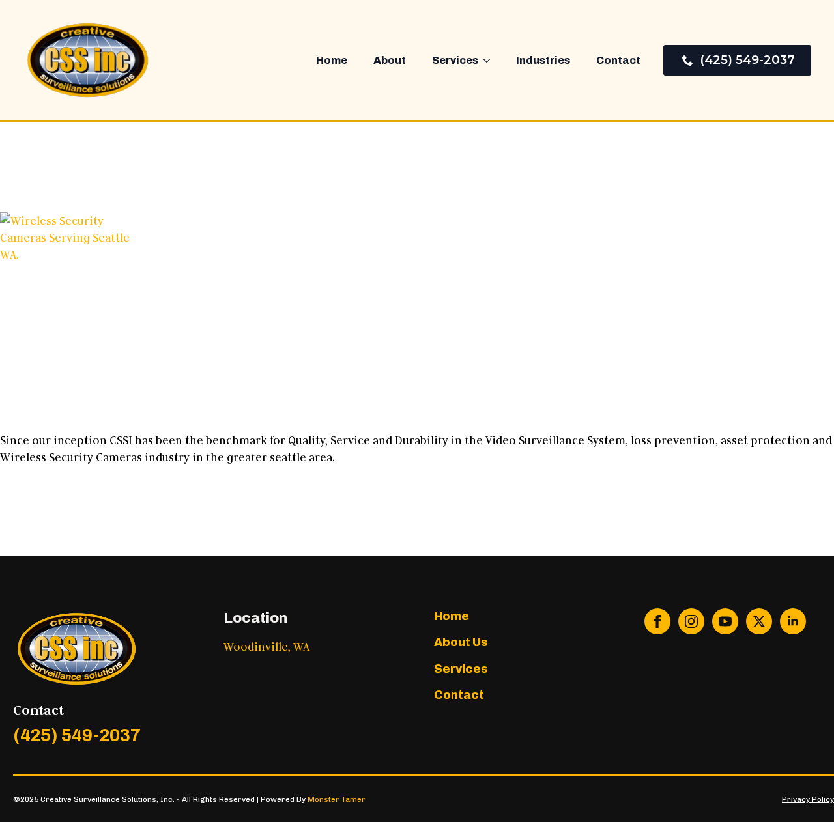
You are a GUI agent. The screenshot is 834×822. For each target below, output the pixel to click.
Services (455, 60)
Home (331, 60)
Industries (543, 60)
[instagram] (691, 621)
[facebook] (657, 621)
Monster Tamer (337, 799)
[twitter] (759, 621)
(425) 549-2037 (77, 735)
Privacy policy (808, 799)
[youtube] (725, 621)
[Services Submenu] (490, 60)
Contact (618, 60)
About (389, 60)
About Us (461, 642)
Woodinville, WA (266, 647)
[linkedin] (793, 621)
